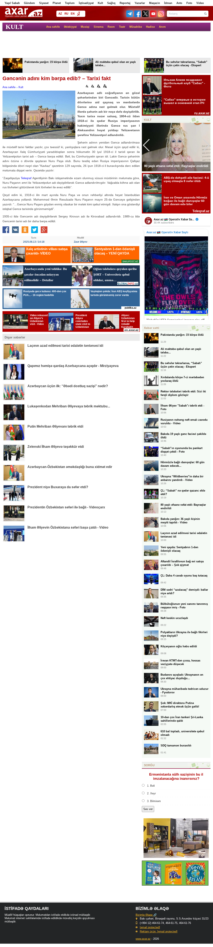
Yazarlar (140, 3)
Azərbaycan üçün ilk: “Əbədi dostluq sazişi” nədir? (67, 386)
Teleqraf (26, 178)
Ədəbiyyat (70, 26)
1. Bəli (151, 785)
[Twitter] (146, 16)
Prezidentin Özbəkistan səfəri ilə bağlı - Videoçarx (66, 507)
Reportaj (125, 3)
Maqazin (154, 3)
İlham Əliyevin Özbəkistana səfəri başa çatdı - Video (67, 527)
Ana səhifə (53, 26)
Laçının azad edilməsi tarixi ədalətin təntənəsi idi (65, 345)
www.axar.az (143, 938)
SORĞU (149, 765)
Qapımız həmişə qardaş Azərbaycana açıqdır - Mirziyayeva (73, 366)
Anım (162, 26)
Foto (189, 3)
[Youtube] (153, 16)
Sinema (98, 26)
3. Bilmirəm (154, 801)
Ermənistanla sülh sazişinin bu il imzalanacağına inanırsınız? (176, 776)
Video (200, 3)
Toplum (70, 3)
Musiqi (85, 26)
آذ (78, 14)
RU (66, 13)
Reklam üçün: (158, 931)
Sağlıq (111, 3)
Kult (100, 3)
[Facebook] (138, 16)
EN (72, 13)
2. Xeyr (151, 793)
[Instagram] (161, 16)
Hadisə (150, 26)
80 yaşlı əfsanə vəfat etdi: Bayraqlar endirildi (176, 166)
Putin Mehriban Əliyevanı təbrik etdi (55, 426)
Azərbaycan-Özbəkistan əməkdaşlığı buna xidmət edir (69, 467)
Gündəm (29, 3)
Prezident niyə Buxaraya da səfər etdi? (57, 487)
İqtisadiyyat (86, 3)
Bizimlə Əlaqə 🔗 (146, 914)
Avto (179, 3)
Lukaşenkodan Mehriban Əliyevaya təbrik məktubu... (68, 406)
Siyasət (43, 3)
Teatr (122, 26)
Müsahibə (135, 26)
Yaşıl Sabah (12, 3)
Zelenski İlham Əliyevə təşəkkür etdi (55, 446)
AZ (60, 13)
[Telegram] (130, 16)
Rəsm (111, 26)
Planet (57, 3)
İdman (168, 3)
